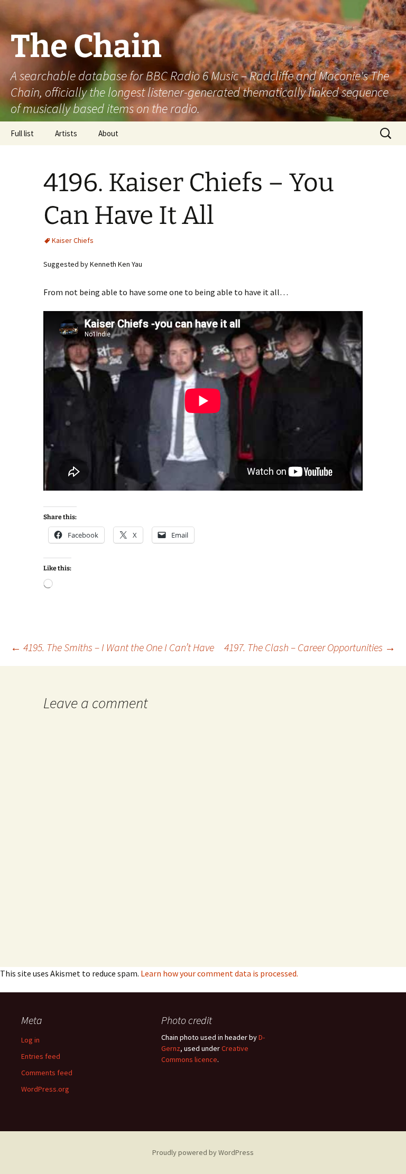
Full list (22, 133)
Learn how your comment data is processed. (219, 973)
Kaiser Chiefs (73, 240)
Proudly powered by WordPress (203, 1152)
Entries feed (40, 1056)
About (108, 133)
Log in (30, 1040)
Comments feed (46, 1072)
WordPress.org (45, 1089)
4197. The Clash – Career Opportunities (309, 647)
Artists (66, 133)
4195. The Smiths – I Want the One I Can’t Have (112, 647)
